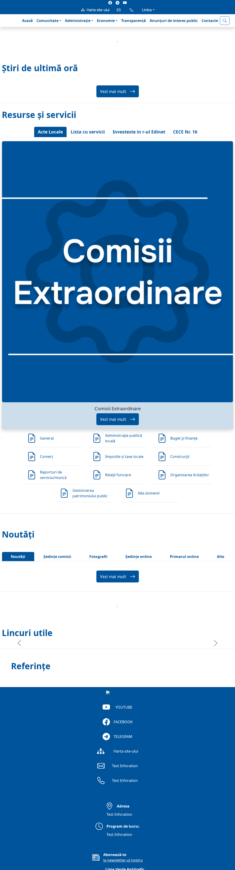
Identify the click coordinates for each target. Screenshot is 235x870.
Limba (147, 10)
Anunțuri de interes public (174, 20)
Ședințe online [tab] (138, 556)
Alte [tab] (220, 556)
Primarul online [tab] (184, 556)
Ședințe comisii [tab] (57, 556)
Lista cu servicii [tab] (88, 132)
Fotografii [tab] (98, 556)
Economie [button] (106, 20)
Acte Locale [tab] (50, 132)
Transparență (133, 20)
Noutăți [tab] (18, 556)
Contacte (209, 20)
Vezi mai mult (113, 91)
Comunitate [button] (47, 20)
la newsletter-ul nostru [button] (123, 860)
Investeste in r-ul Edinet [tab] (139, 132)
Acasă (27, 20)
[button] (7, 20)
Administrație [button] (77, 20)
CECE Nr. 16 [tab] (185, 132)
